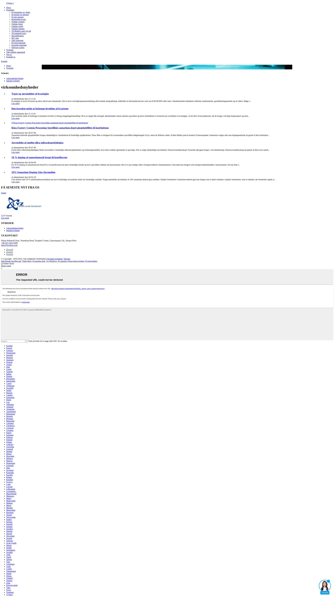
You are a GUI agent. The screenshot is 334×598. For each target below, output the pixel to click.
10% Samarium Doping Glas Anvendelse (33, 172)
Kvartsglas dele (38, 261)
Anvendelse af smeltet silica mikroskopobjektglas (37, 142)
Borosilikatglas (17, 36)
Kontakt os (10, 57)
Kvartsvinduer (91, 261)
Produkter (10, 10)
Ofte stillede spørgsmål (15, 52)
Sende (3, 193)
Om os (9, 54)
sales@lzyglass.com (9, 245)
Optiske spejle (17, 26)
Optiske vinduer (18, 22)
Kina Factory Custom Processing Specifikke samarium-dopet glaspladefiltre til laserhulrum (60, 127)
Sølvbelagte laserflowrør (11, 261)
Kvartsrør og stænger (20, 15)
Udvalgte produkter (54, 259)
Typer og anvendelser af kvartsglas (30, 93)
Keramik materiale (19, 45)
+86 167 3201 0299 (9, 243)
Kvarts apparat (17, 17)
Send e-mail (6, 266)
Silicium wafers (17, 47)
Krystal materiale (18, 43)
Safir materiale (17, 40)
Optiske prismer (18, 29)
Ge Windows (51, 261)
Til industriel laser (18, 33)
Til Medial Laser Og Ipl (21, 31)
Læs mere (15, 103)
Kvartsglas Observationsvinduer (71, 261)
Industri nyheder (13, 81)
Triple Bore (26, 261)
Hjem (8, 8)
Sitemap (67, 259)
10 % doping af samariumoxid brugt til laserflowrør (39, 157)
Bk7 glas (15, 38)
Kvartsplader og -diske (20, 12)
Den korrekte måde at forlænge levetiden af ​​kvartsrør (39, 108)
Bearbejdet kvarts (18, 19)
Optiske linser (17, 24)
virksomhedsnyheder (14, 78)
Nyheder (9, 50)
